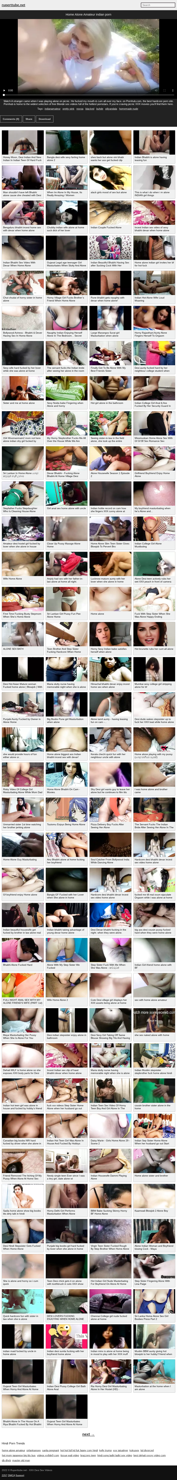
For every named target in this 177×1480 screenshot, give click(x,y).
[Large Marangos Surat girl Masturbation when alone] (110, 318)
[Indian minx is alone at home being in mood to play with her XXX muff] (110, 1336)
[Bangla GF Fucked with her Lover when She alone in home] (67, 880)
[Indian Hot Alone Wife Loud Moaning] (154, 283)
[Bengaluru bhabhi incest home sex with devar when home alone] (23, 213)
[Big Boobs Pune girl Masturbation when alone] (67, 704)
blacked (89, 108)
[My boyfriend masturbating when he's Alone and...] (154, 493)
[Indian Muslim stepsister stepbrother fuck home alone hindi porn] (154, 1055)
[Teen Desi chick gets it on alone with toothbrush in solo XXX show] (67, 1266)
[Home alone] (110, 599)
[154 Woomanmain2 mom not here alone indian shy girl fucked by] (23, 423)
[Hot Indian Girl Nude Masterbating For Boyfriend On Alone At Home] (110, 1266)
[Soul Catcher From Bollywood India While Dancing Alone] (110, 845)
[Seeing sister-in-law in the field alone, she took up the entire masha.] (110, 423)
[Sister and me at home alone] (23, 388)
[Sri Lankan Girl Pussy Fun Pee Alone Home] (67, 599)
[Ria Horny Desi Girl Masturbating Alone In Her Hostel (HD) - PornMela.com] (110, 1371)
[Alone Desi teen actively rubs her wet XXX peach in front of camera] (154, 564)
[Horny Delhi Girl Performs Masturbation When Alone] (67, 1196)
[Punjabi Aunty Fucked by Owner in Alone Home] (23, 704)
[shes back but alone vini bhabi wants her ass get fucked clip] (110, 142)
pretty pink (68, 108)
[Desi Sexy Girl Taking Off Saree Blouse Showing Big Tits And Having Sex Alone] (110, 1020)
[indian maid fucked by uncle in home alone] (23, 1336)
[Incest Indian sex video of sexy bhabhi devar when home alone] (154, 213)
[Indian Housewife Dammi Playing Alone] (110, 1161)
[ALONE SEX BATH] (23, 634)
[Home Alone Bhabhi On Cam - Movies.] (67, 774)
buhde (99, 108)
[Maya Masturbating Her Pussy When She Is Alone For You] (23, 1020)
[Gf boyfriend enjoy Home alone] (23, 880)
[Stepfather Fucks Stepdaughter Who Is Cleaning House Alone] (23, 493)
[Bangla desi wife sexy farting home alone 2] (67, 142)
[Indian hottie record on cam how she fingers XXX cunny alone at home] (110, 493)
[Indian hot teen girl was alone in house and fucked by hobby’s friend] (23, 1090)
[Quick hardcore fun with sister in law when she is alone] (23, 1301)
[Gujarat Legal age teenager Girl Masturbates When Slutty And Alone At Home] (67, 248)
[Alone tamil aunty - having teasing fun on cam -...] (110, 704)
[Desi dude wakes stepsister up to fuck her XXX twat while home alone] (154, 704)
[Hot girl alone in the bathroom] (110, 388)
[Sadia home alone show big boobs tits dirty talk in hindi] (23, 1196)
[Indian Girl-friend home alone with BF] (154, 950)
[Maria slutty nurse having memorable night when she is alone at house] (67, 669)
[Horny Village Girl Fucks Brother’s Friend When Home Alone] (67, 283)
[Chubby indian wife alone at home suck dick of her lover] (67, 213)
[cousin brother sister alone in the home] (154, 1090)
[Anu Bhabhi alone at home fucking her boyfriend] (67, 845)
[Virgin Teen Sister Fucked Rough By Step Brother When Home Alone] (110, 1231)
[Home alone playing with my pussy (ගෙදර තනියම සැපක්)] (154, 739)
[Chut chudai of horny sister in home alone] (23, 283)
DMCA (11, 1475)
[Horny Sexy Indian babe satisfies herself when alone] (110, 634)
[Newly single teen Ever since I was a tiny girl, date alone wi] (67, 1161)
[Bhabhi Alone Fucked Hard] (23, 950)
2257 (4, 1475)
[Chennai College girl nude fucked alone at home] (110, 1301)
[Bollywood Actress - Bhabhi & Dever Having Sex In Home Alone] (23, 318)
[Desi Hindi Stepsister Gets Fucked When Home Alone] (23, 1231)
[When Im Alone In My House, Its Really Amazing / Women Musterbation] (67, 178)
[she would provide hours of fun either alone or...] (23, 739)
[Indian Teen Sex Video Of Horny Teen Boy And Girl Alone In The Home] (110, 1090)
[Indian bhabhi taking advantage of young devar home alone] (67, 915)
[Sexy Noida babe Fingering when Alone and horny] (67, 388)
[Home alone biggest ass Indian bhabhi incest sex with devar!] (67, 739)
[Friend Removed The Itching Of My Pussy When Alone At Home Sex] (23, 1161)
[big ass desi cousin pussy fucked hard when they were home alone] (154, 915)
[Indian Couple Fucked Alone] (110, 213)
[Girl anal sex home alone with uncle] (67, 493)
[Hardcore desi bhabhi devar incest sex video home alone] (154, 845)
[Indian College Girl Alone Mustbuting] (154, 529)
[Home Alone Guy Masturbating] (23, 845)
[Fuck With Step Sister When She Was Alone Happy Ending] (154, 599)
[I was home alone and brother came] (154, 774)
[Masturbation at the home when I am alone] (154, 1371)
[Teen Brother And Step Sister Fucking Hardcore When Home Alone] (67, 634)
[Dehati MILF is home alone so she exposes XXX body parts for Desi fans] (23, 1055)
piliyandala (111, 108)
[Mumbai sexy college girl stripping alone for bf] (154, 669)
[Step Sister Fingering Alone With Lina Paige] (154, 1266)
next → (88, 1434)
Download (45, 119)
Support (20, 1475)
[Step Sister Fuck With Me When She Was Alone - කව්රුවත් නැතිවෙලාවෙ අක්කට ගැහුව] (110, 950)
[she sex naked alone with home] (154, 1020)
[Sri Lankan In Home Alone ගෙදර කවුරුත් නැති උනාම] (23, 458)
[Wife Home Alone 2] (67, 985)
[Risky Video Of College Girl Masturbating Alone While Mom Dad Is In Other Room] (23, 774)
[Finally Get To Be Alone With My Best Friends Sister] (110, 353)
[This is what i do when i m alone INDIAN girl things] (154, 178)
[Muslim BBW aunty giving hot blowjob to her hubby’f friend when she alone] (154, 1336)
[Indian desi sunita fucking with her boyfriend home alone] (67, 1336)
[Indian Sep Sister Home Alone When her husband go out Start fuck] (154, 1126)
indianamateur (52, 108)
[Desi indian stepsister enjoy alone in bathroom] (67, 1020)
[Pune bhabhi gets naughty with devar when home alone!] (110, 283)
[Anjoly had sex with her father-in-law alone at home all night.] (67, 564)
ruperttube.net (13, 5)
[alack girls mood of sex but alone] (110, 178)
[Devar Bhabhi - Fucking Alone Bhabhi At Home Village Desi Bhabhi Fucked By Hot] (67, 458)
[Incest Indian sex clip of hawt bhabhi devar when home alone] (67, 1055)
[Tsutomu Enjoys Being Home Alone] (67, 810)
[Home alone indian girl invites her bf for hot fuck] (154, 248)
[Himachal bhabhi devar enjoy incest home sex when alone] (110, 669)
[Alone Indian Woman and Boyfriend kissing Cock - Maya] (154, 1231)
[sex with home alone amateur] (154, 985)
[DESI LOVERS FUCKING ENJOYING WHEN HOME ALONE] (67, 1301)
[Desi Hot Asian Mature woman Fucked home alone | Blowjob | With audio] (23, 669)
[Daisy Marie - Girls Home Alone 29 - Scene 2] (110, 1126)
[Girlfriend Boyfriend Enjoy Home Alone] (154, 458)
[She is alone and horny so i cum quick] (23, 1266)
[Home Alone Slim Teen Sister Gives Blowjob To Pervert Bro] (110, 529)
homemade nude (128, 108)
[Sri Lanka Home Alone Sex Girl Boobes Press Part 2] (154, 1301)
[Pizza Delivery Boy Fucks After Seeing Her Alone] (110, 810)
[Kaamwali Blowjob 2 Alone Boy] (154, 1196)
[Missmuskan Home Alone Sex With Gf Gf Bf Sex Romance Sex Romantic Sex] (154, 423)
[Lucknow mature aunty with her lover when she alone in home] (110, 564)
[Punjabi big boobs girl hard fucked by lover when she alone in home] (67, 1231)
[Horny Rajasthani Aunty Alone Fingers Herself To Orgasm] (154, 318)
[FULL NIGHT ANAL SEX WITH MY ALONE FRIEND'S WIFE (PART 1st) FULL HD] (23, 985)
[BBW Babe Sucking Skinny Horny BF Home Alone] (110, 1196)
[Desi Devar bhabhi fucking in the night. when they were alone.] (110, 915)
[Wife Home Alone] (23, 564)
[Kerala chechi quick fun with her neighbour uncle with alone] (110, 739)
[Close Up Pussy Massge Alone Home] (67, 529)
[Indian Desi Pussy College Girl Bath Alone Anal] (67, 1371)
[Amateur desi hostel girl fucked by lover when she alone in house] (23, 529)
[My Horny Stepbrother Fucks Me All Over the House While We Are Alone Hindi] (67, 423)
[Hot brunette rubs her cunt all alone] (154, 634)
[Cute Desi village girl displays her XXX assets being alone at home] (110, 985)
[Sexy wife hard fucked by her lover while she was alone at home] (23, 353)
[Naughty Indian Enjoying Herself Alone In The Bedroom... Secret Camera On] (67, 318)
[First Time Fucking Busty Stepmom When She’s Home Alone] (23, 599)
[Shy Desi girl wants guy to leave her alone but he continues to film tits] (110, 774)
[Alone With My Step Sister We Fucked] (67, 950)
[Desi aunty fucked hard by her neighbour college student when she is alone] (154, 353)
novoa (79, 108)
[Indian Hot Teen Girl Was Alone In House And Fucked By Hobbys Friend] (67, 1126)
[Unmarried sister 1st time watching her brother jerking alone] (23, 810)
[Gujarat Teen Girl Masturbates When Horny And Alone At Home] (23, 1371)
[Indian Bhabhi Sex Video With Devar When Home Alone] (23, 248)
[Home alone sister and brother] (154, 1161)
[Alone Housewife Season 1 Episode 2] (110, 458)
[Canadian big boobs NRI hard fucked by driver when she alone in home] (23, 1126)
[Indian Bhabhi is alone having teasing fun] (154, 142)
